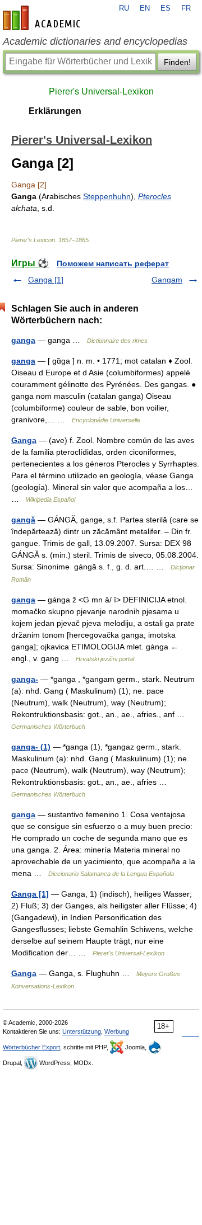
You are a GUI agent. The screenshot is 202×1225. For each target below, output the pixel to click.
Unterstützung (81, 1031)
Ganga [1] (45, 279)
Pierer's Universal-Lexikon (101, 91)
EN (145, 8)
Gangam (167, 279)
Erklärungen (55, 111)
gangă (23, 519)
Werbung (116, 1031)
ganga (23, 340)
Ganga (23, 440)
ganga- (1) (30, 746)
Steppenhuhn (107, 196)
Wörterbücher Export (31, 1047)
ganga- (24, 679)
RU (124, 8)
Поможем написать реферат (113, 263)
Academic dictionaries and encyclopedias (95, 41)
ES (165, 8)
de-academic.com (43, 18)
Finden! (177, 62)
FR (186, 8)
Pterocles (154, 196)
